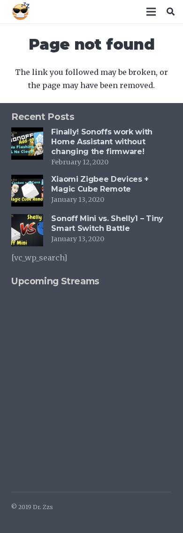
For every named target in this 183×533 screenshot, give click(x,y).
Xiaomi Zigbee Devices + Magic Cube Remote (100, 184)
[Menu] (151, 11)
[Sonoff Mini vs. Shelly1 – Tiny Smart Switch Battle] (27, 220)
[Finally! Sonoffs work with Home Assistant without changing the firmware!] (27, 134)
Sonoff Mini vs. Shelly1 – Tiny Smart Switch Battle (107, 223)
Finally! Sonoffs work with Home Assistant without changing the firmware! (101, 141)
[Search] (170, 11)
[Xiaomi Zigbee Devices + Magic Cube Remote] (27, 181)
